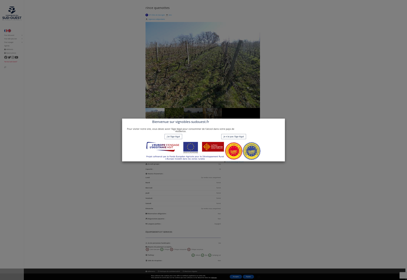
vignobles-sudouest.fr (192, 121)
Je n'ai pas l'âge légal (234, 136)
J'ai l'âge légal (173, 136)
